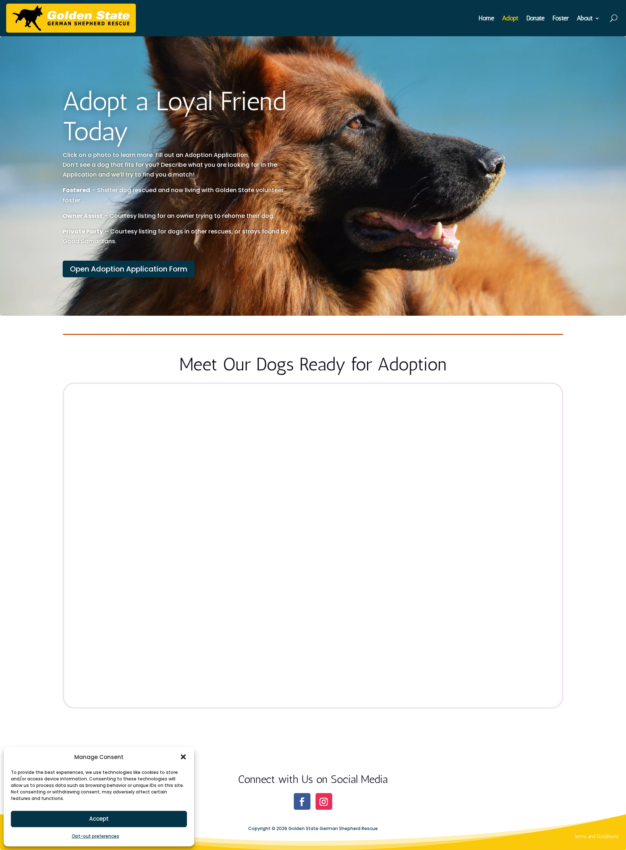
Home (486, 19)
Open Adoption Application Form (128, 269)
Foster (560, 19)
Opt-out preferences (95, 836)
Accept (99, 818)
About (585, 19)
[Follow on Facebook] (302, 801)
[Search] (614, 18)
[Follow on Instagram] (324, 801)
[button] (183, 756)
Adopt (510, 19)
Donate (535, 19)
